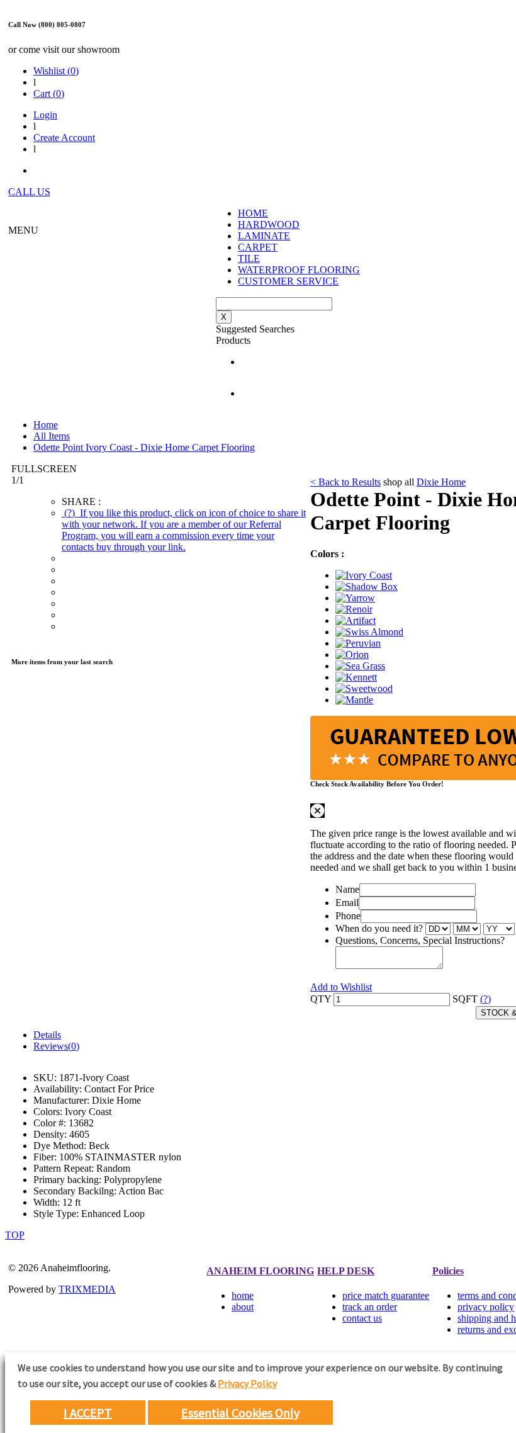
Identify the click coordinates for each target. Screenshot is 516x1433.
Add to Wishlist (341, 987)
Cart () (48, 93)
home (243, 1295)
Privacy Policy (247, 1383)
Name (347, 889)
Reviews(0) (56, 1046)
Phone (348, 915)
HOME (253, 213)
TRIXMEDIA (87, 1289)
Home (45, 424)
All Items (51, 436)
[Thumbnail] (363, 575)
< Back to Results (345, 482)
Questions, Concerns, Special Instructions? (420, 940)
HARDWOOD (269, 224)
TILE (249, 258)
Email (347, 902)
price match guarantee (385, 1295)
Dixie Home (441, 482)
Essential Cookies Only (240, 1412)
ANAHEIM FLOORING (260, 1271)
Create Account (64, 137)
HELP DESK (345, 1271)
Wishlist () (56, 70)
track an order (369, 1306)
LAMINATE (264, 235)
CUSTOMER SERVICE (288, 281)
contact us (362, 1318)
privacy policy (485, 1306)
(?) (184, 529)
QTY (320, 999)
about (243, 1306)
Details (47, 1034)
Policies (448, 1271)
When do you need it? (379, 928)
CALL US (29, 191)
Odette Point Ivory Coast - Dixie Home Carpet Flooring (144, 447)
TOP (15, 1235)
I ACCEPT (88, 1412)
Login (45, 115)
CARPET (258, 247)
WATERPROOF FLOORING (299, 269)
